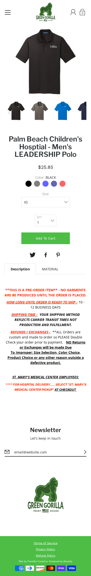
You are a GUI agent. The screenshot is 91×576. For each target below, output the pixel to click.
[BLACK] (28, 184)
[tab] (20, 269)
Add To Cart (45, 238)
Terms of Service (46, 543)
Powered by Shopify (60, 561)
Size (45, 194)
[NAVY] (54, 184)
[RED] (62, 184)
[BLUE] (45, 184)
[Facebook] (45, 255)
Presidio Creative (37, 561)
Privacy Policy (45, 549)
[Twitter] (32, 255)
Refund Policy (45, 555)
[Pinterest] (58, 255)
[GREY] (37, 184)
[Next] (81, 112)
